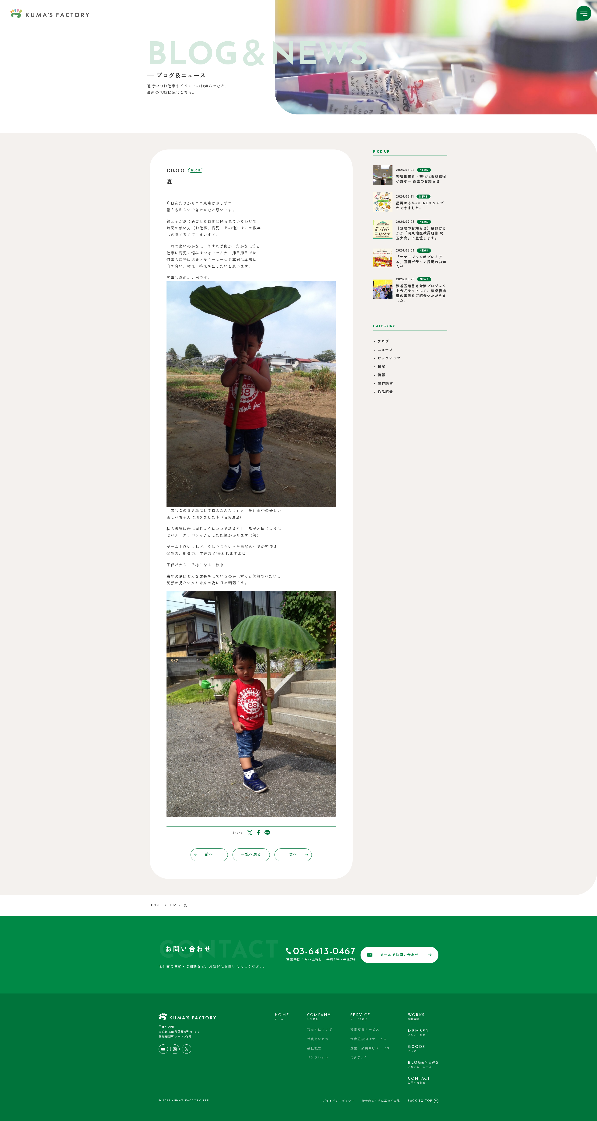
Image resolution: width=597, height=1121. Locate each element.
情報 (381, 375)
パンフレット (318, 1058)
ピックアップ (389, 358)
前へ (209, 855)
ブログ (383, 342)
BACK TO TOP (420, 1101)
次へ (293, 855)
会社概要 (314, 1048)
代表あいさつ (318, 1039)
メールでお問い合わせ (399, 955)
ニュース (385, 350)
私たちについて (320, 1030)
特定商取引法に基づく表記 (381, 1101)
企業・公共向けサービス (370, 1048)
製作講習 (385, 384)
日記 (381, 367)
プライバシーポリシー (338, 1101)
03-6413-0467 (324, 952)
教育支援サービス (364, 1030)
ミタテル (358, 1058)
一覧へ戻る (251, 855)
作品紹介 (385, 392)
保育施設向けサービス (368, 1039)
